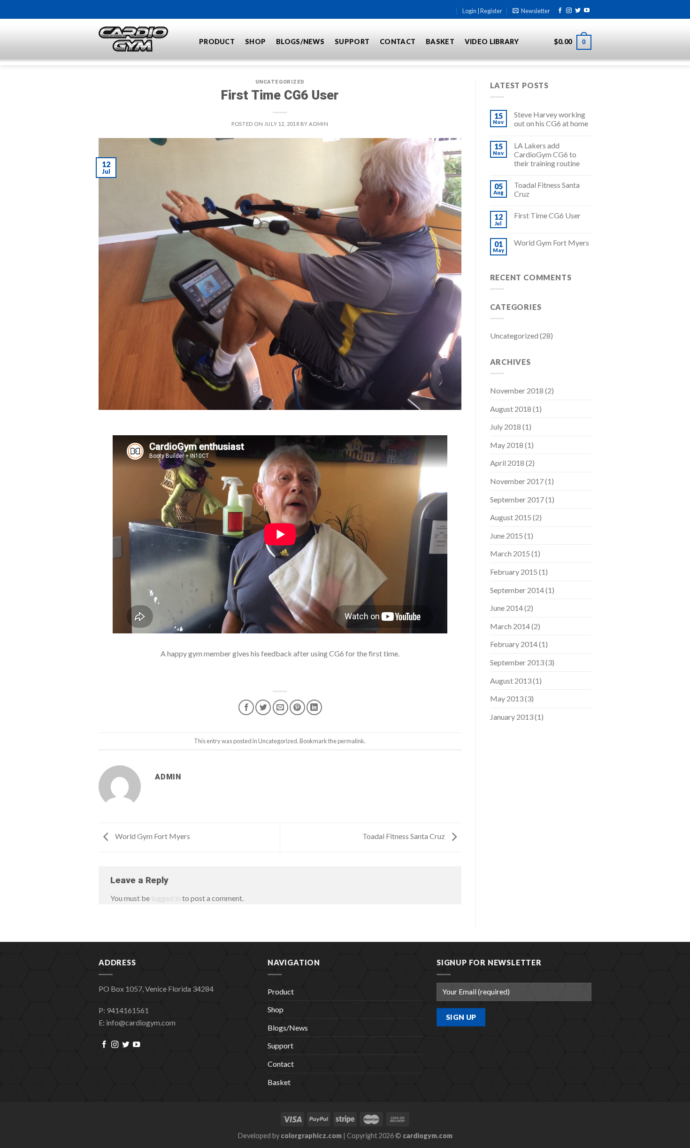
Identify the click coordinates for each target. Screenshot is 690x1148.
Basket (440, 42)
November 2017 (517, 481)
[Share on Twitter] (263, 707)
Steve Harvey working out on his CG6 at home (551, 119)
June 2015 (506, 535)
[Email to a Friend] (280, 707)
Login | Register (482, 11)
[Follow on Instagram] (569, 11)
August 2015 (510, 517)
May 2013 (506, 698)
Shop (255, 42)
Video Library (492, 42)
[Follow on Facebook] (560, 11)
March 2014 (510, 626)
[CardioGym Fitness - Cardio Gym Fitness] (142, 39)
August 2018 (510, 408)
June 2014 (506, 607)
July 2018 (505, 426)
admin (318, 124)
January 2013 (511, 716)
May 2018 (506, 444)
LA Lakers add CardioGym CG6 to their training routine (547, 154)
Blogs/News (300, 42)
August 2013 (510, 680)
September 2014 (517, 590)
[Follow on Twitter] (578, 11)
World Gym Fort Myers (152, 836)
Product (217, 42)
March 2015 (510, 553)
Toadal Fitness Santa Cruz (404, 836)
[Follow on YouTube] (587, 11)
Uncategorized (280, 82)
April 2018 (507, 462)
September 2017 (517, 499)
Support (352, 42)
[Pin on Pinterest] (297, 707)
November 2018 (517, 390)
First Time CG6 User (547, 215)
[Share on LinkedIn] (314, 707)
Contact (397, 42)
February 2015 (513, 571)
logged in (166, 898)
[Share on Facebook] (246, 707)
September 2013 (517, 662)
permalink (350, 741)
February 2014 (513, 643)
